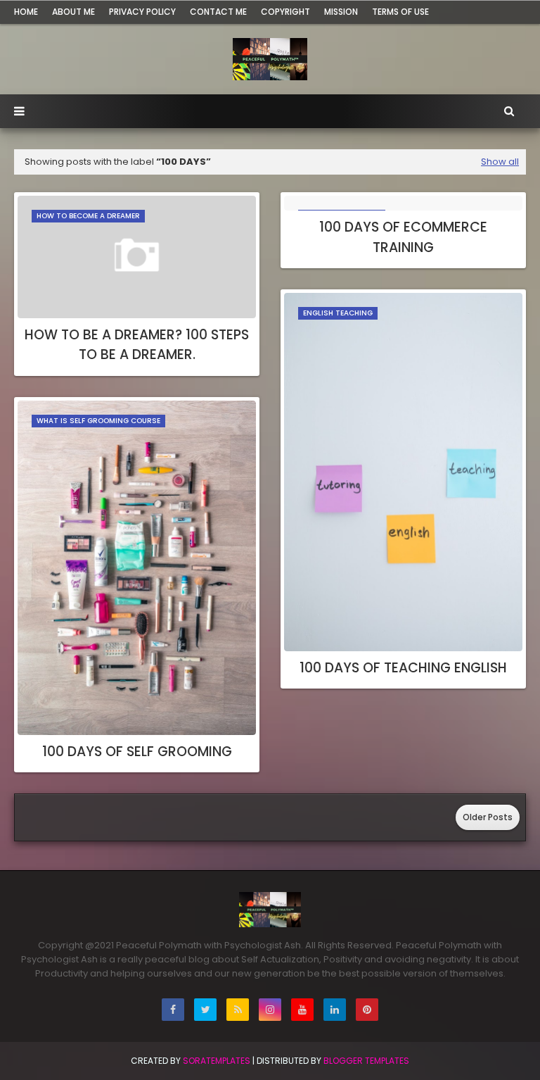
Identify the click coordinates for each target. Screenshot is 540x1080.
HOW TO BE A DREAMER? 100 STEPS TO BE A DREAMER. (137, 345)
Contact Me (218, 12)
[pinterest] (367, 1009)
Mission (341, 12)
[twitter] (205, 1009)
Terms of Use (400, 12)
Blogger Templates (366, 1061)
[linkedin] (334, 1009)
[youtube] (302, 1009)
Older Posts (488, 817)
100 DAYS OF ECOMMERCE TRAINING (403, 237)
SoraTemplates (216, 1061)
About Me (73, 12)
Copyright (285, 12)
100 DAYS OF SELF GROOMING (137, 751)
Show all (500, 161)
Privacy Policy (142, 12)
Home (26, 12)
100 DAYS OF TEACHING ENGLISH (403, 667)
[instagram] (270, 1009)
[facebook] (173, 1009)
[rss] (237, 1009)
